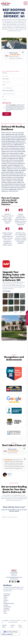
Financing (5, 597)
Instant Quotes (6, 595)
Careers (5, 613)
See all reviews (12, 58)
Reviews (5, 601)
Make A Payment (7, 593)
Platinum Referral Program (9, 603)
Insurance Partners (7, 606)
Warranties (6, 605)
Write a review (19, 58)
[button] (25, 3)
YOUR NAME (4, 72)
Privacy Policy (13, 104)
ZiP (2, 96)
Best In (5, 611)
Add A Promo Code (6, 102)
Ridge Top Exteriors (14, 52)
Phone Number (5, 78)
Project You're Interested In (8, 90)
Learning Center (7, 609)
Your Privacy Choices (12, 631)
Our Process (6, 600)
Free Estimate (6, 608)
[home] (5, 3)
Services (5, 598)
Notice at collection (7, 634)
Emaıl (3, 84)
